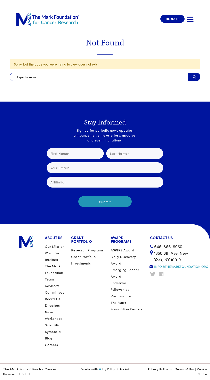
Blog (48, 338)
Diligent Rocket (118, 369)
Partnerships (121, 296)
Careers (51, 344)
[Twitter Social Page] (153, 274)
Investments (81, 263)
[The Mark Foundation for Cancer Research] (47, 18)
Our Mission (55, 246)
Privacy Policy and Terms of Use (171, 369)
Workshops (53, 318)
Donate (172, 18)
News (49, 312)
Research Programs (87, 250)
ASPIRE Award (122, 250)
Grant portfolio (83, 256)
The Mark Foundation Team (54, 273)
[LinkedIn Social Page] (162, 274)
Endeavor (118, 282)
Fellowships (120, 289)
